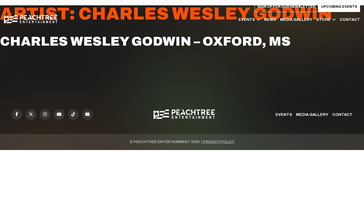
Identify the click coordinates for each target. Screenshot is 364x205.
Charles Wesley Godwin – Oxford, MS (145, 41)
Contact (350, 19)
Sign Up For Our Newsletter (286, 7)
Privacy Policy (218, 142)
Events (246, 19)
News (270, 19)
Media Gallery (296, 19)
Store (323, 19)
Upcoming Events (339, 7)
